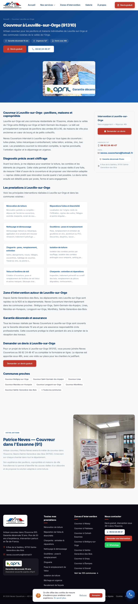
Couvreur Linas (74, 379)
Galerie (88, 5)
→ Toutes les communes (51, 390)
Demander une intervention (118, 538)
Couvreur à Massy (82, 523)
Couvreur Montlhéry (74, 385)
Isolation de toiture (52, 575)
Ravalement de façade (54, 585)
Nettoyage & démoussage (55, 549)
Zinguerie (48, 562)
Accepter (96, 595)
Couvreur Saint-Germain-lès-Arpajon (48, 379)
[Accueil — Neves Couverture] (12, 5)
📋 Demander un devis (114, 131)
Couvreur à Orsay (82, 558)
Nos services (46, 5)
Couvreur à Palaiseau (83, 528)
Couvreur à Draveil (82, 568)
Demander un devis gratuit (19, 363)
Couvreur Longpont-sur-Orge (49, 385)
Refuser (83, 595)
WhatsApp (114, 545)
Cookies (119, 596)
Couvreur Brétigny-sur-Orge (17, 379)
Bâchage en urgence (53, 580)
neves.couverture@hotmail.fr (115, 153)
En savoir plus (60, 598)
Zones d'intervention (70, 5)
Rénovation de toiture (53, 527)
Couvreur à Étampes (83, 563)
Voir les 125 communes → (86, 573)
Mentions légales (106, 596)
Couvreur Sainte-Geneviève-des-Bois (21, 390)
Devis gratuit (126, 5)
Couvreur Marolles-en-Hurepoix (18, 385)
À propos (101, 5)
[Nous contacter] (130, 594)
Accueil (31, 5)
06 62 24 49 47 (42, 49)
